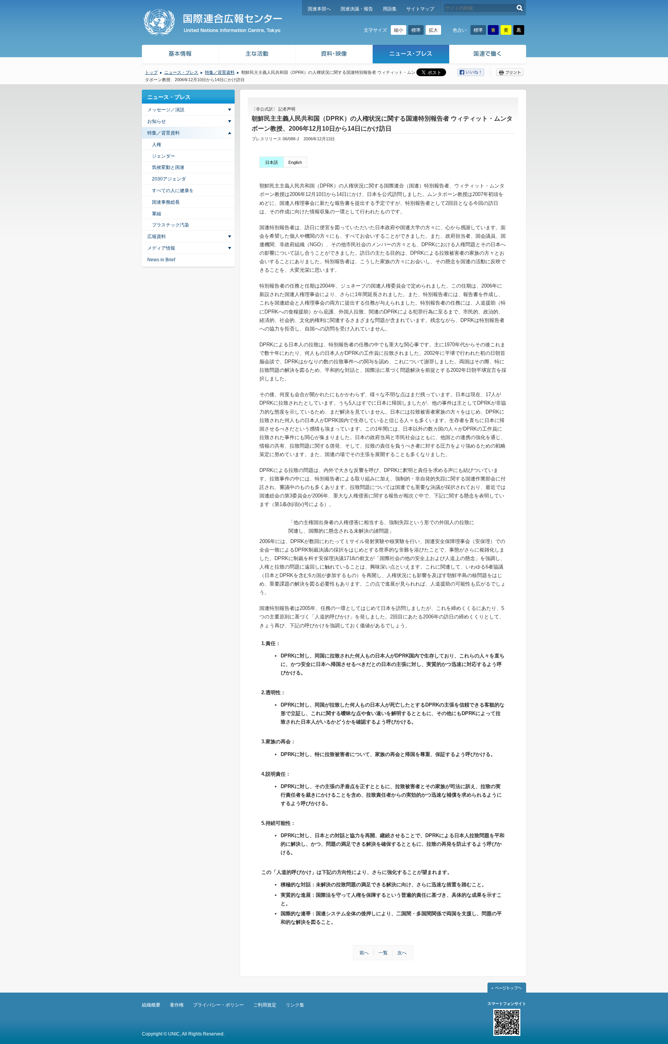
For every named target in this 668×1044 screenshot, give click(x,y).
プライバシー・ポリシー (218, 1005)
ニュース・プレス (411, 55)
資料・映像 (334, 55)
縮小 (398, 30)
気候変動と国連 (168, 167)
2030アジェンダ (169, 179)
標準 (416, 30)
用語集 (390, 9)
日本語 (271, 162)
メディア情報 (161, 248)
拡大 (433, 30)
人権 (156, 144)
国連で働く (488, 55)
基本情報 (180, 55)
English (295, 162)
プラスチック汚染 (170, 225)
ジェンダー (163, 156)
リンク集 (295, 1005)
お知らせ (156, 121)
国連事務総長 (166, 202)
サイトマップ (420, 9)
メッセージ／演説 (165, 109)
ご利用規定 (264, 1005)
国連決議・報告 (357, 9)
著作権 (177, 1005)
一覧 (383, 952)
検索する (520, 8)
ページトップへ (506, 988)
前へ (364, 952)
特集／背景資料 (220, 72)
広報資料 (156, 236)
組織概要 (151, 1005)
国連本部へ (319, 9)
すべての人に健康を (173, 190)
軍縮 (156, 213)
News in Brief (161, 259)
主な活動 (257, 55)
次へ (402, 952)
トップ (151, 72)
